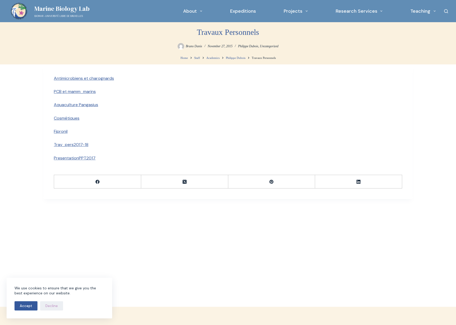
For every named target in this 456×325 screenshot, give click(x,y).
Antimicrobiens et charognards (84, 78)
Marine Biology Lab (61, 8)
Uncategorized (269, 46)
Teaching (420, 11)
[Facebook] (97, 182)
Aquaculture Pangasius (76, 104)
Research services (356, 11)
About (190, 11)
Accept (26, 306)
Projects (293, 11)
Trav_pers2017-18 (71, 144)
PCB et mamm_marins (75, 91)
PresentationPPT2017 (75, 158)
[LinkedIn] (358, 182)
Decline (51, 306)
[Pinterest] (271, 182)
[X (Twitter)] (184, 182)
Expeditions (243, 11)
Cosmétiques (66, 118)
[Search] (446, 11)
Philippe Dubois (248, 46)
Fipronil (61, 131)
